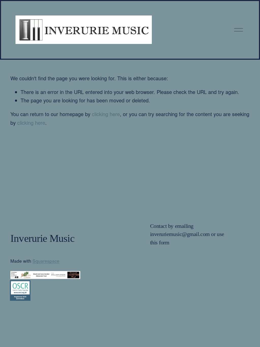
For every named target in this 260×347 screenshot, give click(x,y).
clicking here (106, 114)
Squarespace (45, 261)
